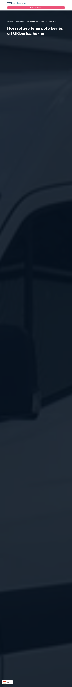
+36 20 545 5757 (37, 7)
